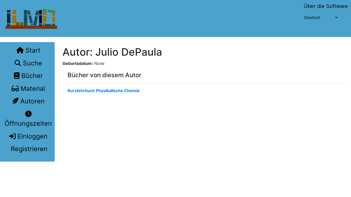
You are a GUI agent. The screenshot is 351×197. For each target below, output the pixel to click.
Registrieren (28, 149)
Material (32, 88)
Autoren (32, 101)
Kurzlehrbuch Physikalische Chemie (104, 90)
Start (32, 50)
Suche (31, 63)
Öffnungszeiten (28, 123)
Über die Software (326, 6)
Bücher (31, 76)
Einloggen (32, 136)
